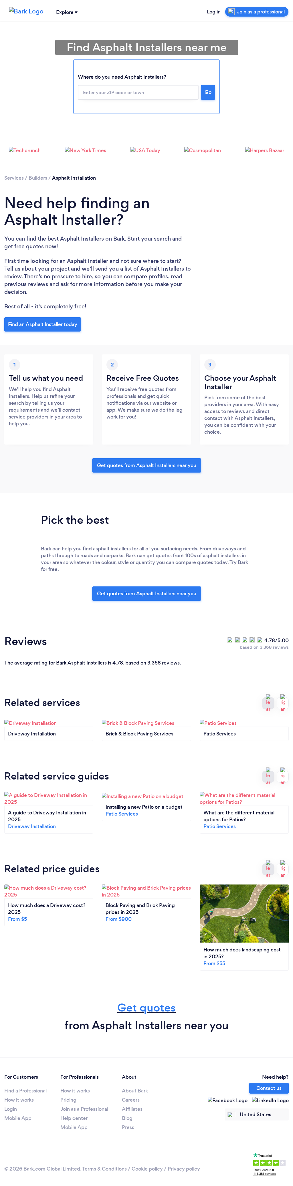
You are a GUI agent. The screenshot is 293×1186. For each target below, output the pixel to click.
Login (10, 1109)
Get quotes (146, 1008)
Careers (131, 1099)
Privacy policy (184, 1168)
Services (14, 177)
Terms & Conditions (104, 1168)
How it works (19, 1099)
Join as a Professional (84, 1109)
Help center (74, 1118)
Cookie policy (147, 1168)
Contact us (269, 1088)
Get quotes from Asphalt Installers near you (146, 465)
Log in (214, 11)
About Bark (135, 1090)
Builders (38, 177)
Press (128, 1127)
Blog (127, 1118)
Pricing (68, 1099)
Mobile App (17, 1118)
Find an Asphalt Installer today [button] (42, 324)
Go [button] (208, 92)
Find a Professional (25, 1090)
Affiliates (132, 1109)
